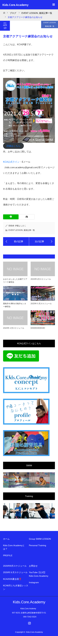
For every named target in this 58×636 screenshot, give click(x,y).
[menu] (53, 4)
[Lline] (11, 216)
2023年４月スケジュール (13, 328)
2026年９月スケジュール (15, 572)
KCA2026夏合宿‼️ (12, 579)
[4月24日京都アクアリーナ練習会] (42, 241)
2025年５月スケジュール (41, 304)
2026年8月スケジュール (15, 566)
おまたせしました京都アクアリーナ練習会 (15, 280)
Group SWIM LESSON (40, 539)
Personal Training (37, 545)
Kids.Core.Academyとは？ (14, 547)
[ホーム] (4, 12)
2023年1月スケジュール (41, 279)
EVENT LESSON (49, 22)
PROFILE (7, 555)
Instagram (34, 582)
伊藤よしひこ (20, 226)
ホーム (6, 539)
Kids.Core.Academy (15, 5)
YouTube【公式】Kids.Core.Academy (38, 574)
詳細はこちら (13, 146)
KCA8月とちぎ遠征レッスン (15, 587)
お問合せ (33, 566)
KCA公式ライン (11, 161)
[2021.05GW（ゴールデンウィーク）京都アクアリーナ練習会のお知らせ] (16, 241)
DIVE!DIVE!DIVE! (38, 328)
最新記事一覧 (49, 26)
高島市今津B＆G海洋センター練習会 (14, 305)
